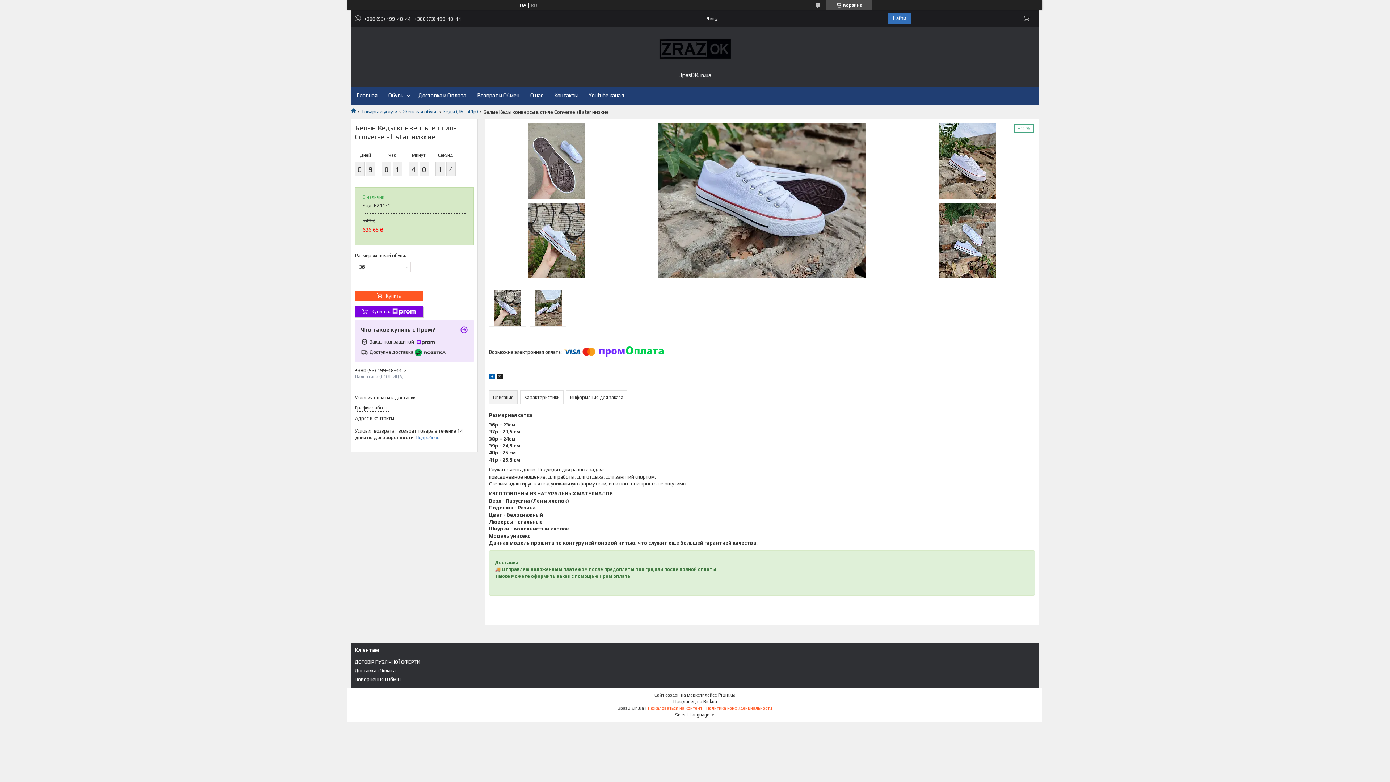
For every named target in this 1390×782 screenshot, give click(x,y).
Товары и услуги (379, 111)
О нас (536, 95)
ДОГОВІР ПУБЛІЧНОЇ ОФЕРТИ (387, 662)
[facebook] (492, 378)
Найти (899, 18)
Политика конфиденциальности (739, 708)
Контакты (566, 95)
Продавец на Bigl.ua (695, 701)
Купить (393, 296)
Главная (367, 95)
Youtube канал (606, 95)
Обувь (395, 95)
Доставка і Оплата (375, 670)
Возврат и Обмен (498, 95)
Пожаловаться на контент (675, 708)
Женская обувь (420, 111)
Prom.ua (727, 695)
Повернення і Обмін (378, 679)
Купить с (381, 311)
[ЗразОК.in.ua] (695, 49)
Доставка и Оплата (442, 95)
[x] (500, 378)
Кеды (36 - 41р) (460, 111)
